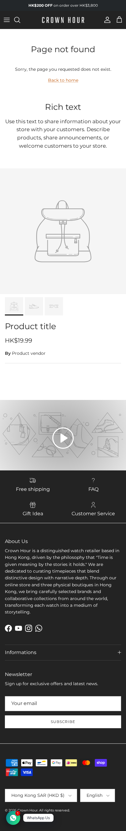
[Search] (20, 20)
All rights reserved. (54, 810)
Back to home (63, 80)
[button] (63, 438)
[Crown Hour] (63, 20)
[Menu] (6, 20)
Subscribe (63, 721)
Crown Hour (27, 810)
